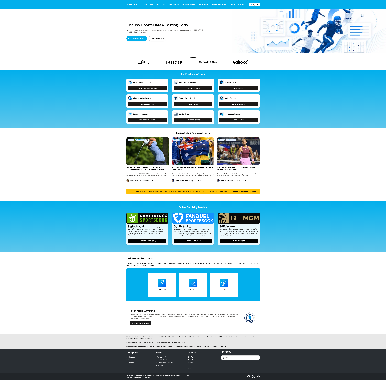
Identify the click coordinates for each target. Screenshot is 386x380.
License (160, 365)
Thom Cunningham (181, 181)
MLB (191, 363)
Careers (131, 363)
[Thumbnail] (147, 151)
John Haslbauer (135, 181)
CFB (191, 365)
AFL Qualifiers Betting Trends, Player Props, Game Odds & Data (192, 168)
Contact (131, 360)
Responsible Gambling (140, 323)
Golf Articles (140, 140)
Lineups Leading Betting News (244, 191)
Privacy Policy (162, 360)
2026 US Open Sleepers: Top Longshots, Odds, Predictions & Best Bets (236, 168)
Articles (131, 140)
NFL (191, 357)
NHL (191, 368)
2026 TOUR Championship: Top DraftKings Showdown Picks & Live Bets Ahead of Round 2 (145, 168)
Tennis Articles (231, 140)
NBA (191, 360)
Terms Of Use (162, 357)
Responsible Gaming (165, 363)
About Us (131, 357)
